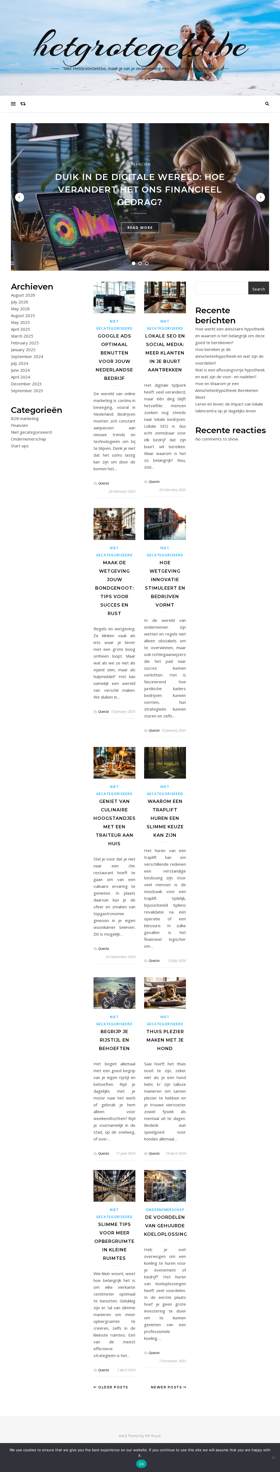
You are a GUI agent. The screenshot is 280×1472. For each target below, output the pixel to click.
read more (140, 227)
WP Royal (153, 1435)
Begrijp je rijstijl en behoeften (114, 1040)
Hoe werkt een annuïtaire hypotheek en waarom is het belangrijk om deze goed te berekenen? (230, 335)
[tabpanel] (140, 197)
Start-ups (20, 445)
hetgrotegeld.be (140, 44)
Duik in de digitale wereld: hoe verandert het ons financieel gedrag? (140, 189)
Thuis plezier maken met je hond (165, 1040)
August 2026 (23, 295)
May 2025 (20, 322)
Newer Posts (167, 1387)
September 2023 (27, 390)
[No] (273, 1457)
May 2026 (20, 308)
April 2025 (20, 329)
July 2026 (19, 302)
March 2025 (22, 336)
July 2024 (19, 363)
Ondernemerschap (28, 439)
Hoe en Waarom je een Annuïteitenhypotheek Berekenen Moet (226, 390)
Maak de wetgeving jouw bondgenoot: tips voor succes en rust (114, 588)
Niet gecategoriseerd (31, 432)
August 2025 (23, 315)
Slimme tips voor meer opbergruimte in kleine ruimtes (114, 1241)
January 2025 (23, 349)
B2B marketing (25, 418)
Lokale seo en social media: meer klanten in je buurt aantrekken (165, 353)
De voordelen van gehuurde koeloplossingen (169, 1226)
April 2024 (20, 377)
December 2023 (26, 383)
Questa (103, 483)
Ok (141, 1464)
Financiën (140, 164)
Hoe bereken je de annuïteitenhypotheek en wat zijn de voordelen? (229, 356)
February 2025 (25, 342)
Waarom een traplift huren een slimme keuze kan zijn (165, 818)
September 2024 (27, 356)
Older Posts (112, 1387)
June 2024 (20, 370)
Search (258, 289)
